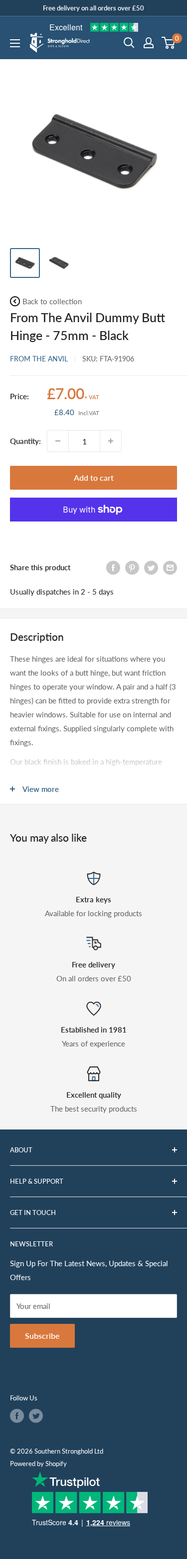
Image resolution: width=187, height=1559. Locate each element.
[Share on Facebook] (113, 566)
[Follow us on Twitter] (36, 1416)
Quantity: (25, 440)
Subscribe (42, 1335)
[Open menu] (15, 43)
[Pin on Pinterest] (132, 566)
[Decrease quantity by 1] (57, 441)
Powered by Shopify (38, 1464)
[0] (169, 43)
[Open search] (129, 42)
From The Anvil (39, 358)
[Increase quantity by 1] (110, 441)
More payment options (93, 532)
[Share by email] (170, 566)
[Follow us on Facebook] (17, 1416)
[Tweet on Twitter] (151, 566)
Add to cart (94, 477)
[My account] (149, 42)
